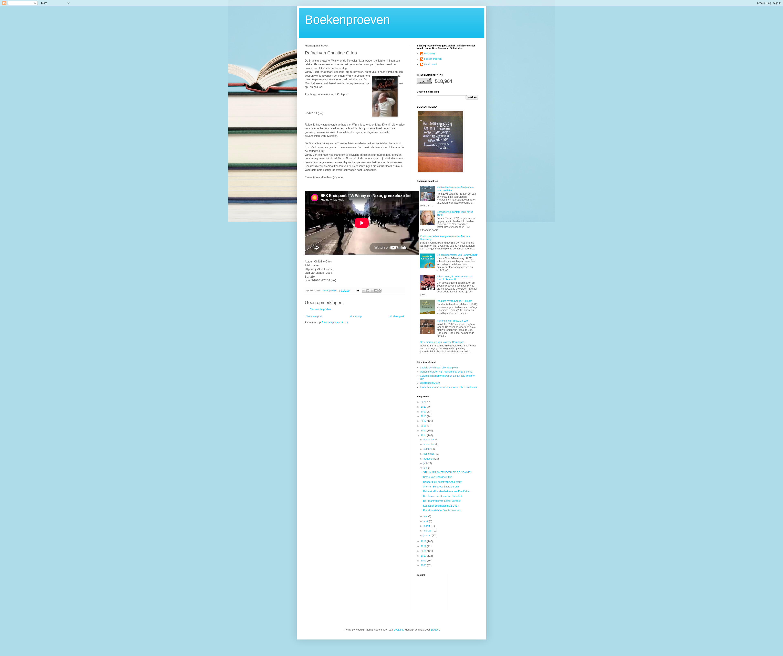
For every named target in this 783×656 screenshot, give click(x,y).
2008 (424, 565)
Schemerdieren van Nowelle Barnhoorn (442, 342)
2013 (424, 541)
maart (427, 526)
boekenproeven (433, 58)
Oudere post (397, 316)
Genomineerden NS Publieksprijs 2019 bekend (446, 371)
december (429, 439)
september (430, 453)
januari (428, 535)
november (429, 444)
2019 (424, 411)
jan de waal (430, 64)
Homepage (356, 316)
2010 (424, 555)
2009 (424, 560)
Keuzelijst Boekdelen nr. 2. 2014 (441, 505)
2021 (424, 402)
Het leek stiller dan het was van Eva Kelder (446, 491)
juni (426, 468)
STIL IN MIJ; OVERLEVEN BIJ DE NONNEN (447, 472)
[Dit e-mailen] (364, 291)
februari (428, 530)
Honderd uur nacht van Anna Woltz (442, 482)
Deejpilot (399, 629)
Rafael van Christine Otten (437, 477)
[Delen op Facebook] (376, 291)
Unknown (429, 53)
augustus (429, 458)
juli (425, 463)
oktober (428, 449)
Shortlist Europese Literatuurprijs (441, 486)
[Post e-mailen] (357, 290)
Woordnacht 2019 (430, 382)
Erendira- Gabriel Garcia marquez (442, 510)
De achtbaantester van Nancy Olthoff (457, 255)
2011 (424, 551)
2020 (424, 406)
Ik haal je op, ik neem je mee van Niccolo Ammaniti (455, 278)
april (426, 521)
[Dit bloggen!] (368, 291)
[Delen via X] (372, 291)
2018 (424, 416)
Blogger (435, 629)
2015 (424, 430)
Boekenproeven (347, 19)
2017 (424, 421)
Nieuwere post (314, 316)
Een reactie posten (320, 309)
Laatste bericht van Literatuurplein (439, 367)
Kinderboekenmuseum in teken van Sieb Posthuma (448, 387)
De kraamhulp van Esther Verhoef (441, 500)
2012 (424, 546)
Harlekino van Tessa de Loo (452, 320)
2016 (424, 425)
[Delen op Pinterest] (379, 291)
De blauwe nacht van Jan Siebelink (442, 496)
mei (426, 516)
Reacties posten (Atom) (335, 322)
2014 (424, 435)
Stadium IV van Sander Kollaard (454, 301)
